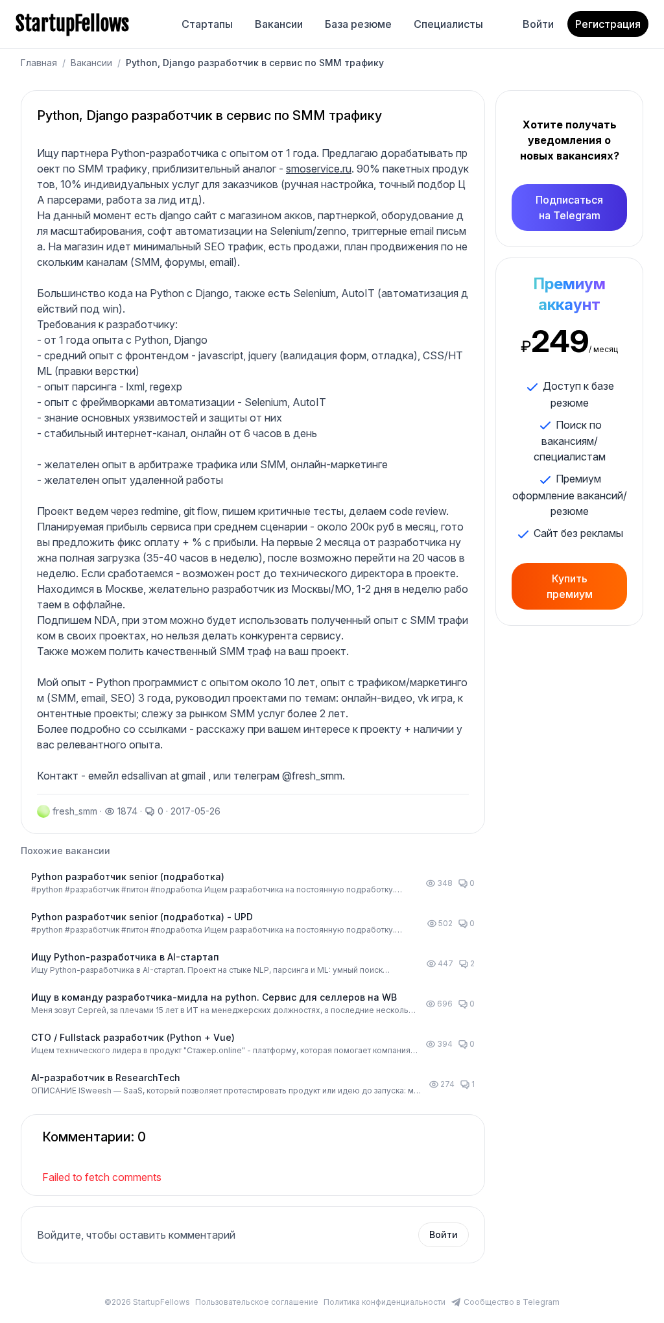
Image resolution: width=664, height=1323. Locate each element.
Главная (39, 62)
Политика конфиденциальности (384, 1302)
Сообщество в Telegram (512, 1302)
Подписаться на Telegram (569, 207)
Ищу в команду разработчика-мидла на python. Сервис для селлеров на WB (214, 997)
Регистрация (608, 24)
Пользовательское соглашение (256, 1302)
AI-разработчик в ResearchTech (105, 1077)
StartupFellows (72, 24)
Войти (538, 24)
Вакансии (279, 24)
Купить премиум (570, 586)
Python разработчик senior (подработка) (127, 876)
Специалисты (448, 24)
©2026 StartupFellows (147, 1302)
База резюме (358, 24)
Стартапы (207, 24)
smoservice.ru (318, 168)
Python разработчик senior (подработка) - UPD (142, 916)
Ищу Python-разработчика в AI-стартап (125, 956)
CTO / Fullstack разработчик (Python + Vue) (133, 1037)
